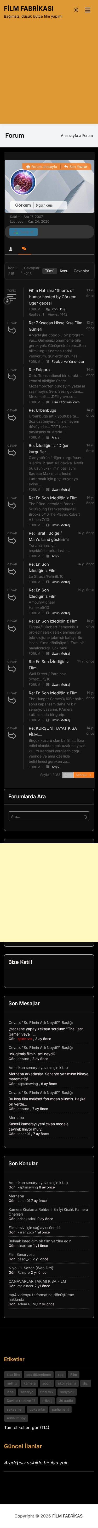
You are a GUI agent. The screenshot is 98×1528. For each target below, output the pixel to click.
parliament (60, 1409)
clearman (25, 1245)
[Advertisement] (49, 70)
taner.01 (24, 1134)
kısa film (13, 1374)
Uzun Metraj (61, 489)
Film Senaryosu (21, 1254)
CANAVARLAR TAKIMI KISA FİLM (37, 1281)
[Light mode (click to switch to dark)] (76, 10)
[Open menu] (87, 10)
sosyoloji (67, 1392)
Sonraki (82, 775)
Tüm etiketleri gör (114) (26, 1427)
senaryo (26, 1392)
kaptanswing (28, 1084)
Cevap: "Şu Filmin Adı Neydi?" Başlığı (41, 1022)
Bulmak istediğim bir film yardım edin (40, 1241)
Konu (64, 270)
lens (10, 1392)
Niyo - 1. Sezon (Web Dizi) (31, 1268)
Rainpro (24, 1272)
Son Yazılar (77, 167)
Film (73, 1374)
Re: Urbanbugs (42, 410)
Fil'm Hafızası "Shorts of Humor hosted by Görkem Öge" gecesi (52, 297)
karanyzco (26, 1232)
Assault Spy (16, 1418)
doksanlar (37, 1409)
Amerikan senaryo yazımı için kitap (38, 1067)
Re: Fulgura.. (40, 369)
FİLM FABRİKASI (29, 8)
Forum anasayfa (43, 167)
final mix (46, 1392)
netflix (12, 1383)
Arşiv (55, 437)
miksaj (47, 1400)
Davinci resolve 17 (21, 1400)
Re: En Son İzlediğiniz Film (53, 497)
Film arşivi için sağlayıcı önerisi (34, 1227)
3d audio (66, 1400)
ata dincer (25, 1286)
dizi (85, 1383)
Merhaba (16, 1117)
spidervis (25, 1039)
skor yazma (67, 1383)
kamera (30, 1383)
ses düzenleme (38, 1374)
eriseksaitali (27, 1219)
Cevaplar (81, 270)
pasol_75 (25, 1259)
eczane (23, 1059)
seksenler (15, 1409)
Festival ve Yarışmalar (68, 362)
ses (61, 1374)
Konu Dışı (59, 309)
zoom (46, 1383)
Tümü (49, 270)
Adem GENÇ (28, 1304)
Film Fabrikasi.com (66, 402)
